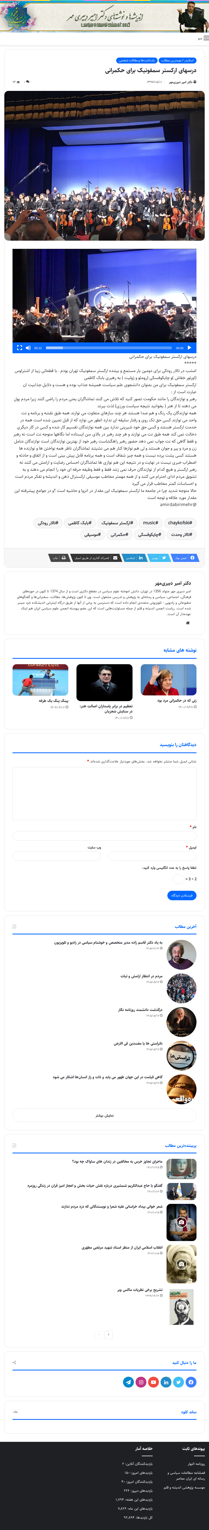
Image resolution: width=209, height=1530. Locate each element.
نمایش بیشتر (105, 1115)
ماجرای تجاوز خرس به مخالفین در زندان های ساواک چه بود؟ (117, 1162)
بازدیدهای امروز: (141, 1472)
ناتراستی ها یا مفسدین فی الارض (138, 1043)
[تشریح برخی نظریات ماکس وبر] (181, 1307)
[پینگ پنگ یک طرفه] (40, 680)
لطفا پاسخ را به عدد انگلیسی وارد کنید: (169, 867)
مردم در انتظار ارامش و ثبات (141, 976)
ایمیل (191, 847)
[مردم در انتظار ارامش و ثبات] (181, 988)
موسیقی (91, 534)
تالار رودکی (47, 523)
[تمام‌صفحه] (19, 348)
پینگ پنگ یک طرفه (53, 701)
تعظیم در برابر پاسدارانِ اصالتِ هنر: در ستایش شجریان (106, 708)
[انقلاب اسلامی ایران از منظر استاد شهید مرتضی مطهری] (181, 1264)
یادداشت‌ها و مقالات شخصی (137, 60)
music (149, 523)
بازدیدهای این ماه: (140, 1508)
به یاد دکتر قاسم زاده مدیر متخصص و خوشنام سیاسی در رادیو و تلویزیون (108, 943)
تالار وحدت (180, 534)
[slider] (109, 347)
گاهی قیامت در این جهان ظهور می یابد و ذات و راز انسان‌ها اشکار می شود (107, 1077)
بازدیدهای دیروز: (141, 1490)
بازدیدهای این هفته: (138, 1499)
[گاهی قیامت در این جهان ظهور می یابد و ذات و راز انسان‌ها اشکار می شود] (181, 1089)
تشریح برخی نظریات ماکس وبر (139, 1290)
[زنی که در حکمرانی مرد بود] (168, 679)
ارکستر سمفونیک (116, 523)
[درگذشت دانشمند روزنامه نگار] (181, 1022)
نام (193, 827)
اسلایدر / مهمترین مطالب (177, 60)
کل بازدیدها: (144, 1517)
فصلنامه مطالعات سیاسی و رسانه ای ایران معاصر (186, 1475)
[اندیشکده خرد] (104, 17)
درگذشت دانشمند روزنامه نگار (140, 1010)
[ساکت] (28, 348)
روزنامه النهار (196, 1464)
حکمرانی (118, 534)
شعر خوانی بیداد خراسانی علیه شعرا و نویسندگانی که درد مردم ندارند (111, 1207)
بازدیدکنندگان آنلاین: (138, 1464)
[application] (104, 301)
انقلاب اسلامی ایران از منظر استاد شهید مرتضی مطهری (122, 1248)
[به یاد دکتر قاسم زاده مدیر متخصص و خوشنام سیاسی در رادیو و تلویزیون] (181, 955)
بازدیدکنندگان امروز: (139, 1481)
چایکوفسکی (148, 534)
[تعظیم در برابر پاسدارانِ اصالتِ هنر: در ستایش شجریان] (104, 682)
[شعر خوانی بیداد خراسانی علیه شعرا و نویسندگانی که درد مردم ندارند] (181, 1222)
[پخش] (189, 348)
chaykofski (178, 523)
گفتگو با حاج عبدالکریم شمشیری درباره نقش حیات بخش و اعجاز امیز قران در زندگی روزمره (94, 1186)
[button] (104, 301)
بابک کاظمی (78, 523)
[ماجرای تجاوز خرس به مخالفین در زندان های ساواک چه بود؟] (181, 1169)
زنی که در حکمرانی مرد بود (176, 701)
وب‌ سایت (94, 847)
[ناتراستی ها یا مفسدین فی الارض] (181, 1056)
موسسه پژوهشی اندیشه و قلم (184, 1487)
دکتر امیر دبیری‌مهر (180, 82)
